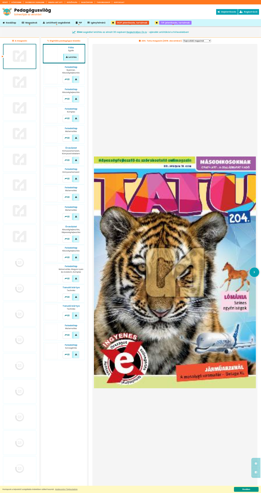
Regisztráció (250, 11)
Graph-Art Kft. (55, 2)
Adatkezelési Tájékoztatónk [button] (66, 489)
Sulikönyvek (87, 2)
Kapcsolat (119, 2)
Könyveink (16, 2)
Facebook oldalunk (34, 2)
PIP (80, 23)
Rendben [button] (246, 489)
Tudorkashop (103, 2)
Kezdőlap (11, 22)
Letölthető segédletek (58, 23)
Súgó (5, 2)
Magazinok (31, 23)
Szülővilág (72, 2)
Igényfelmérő (98, 22)
